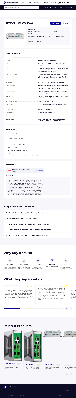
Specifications (17, 15)
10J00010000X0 (49, 365)
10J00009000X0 (10, 364)
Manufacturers (37, 2)
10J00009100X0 (29, 365)
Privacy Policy (69, 395)
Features (25, 15)
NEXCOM (26, 11)
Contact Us (53, 2)
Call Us (66, 23)
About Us (46, 2)
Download (40, 170)
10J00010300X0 (33, 11)
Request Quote (55, 23)
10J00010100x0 (69, 366)
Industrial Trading (7, 11)
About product (8, 14)
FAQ (38, 15)
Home (22, 2)
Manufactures (54, 387)
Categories (29, 2)
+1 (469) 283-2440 (67, 2)
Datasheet (32, 15)
